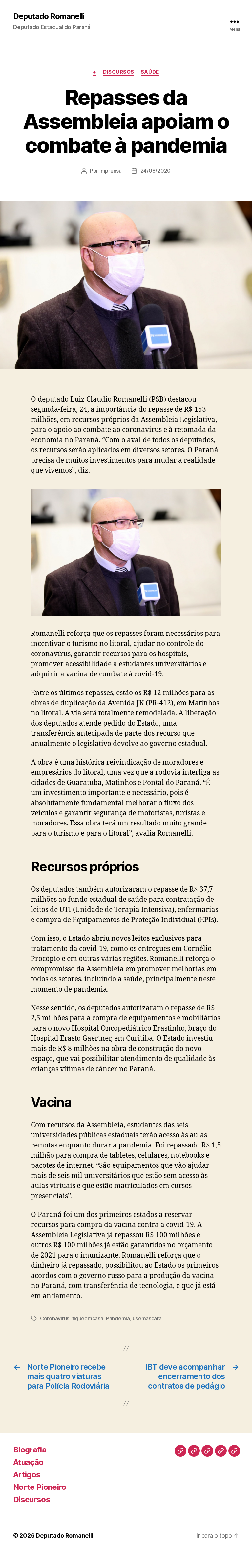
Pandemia (118, 1318)
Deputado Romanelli (48, 16)
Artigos (26, 1474)
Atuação (28, 1462)
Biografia (29, 1449)
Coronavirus (54, 1318)
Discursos (118, 72)
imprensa (110, 170)
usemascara (147, 1318)
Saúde (150, 72)
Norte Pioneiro (39, 1487)
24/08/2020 (155, 170)
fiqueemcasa (87, 1318)
